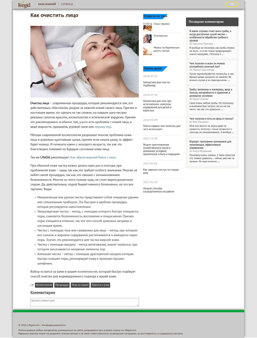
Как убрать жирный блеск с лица (93, 157)
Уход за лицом (80, 285)
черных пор (103, 126)
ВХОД (232, 4)
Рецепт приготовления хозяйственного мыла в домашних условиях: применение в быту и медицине (161, 150)
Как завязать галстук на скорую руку (161, 171)
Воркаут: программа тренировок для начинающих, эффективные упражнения (210, 145)
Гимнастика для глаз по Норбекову (156, 84)
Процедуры (62, 285)
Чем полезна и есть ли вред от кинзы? (212, 119)
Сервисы (67, 4)
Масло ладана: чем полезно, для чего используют (161, 128)
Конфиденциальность (54, 325)
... (222, 54)
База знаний (47, 4)
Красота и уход (100, 285)
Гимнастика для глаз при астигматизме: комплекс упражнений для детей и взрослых (157, 106)
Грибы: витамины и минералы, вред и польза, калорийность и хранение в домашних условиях (211, 92)
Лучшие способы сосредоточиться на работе (158, 190)
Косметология (44, 285)
